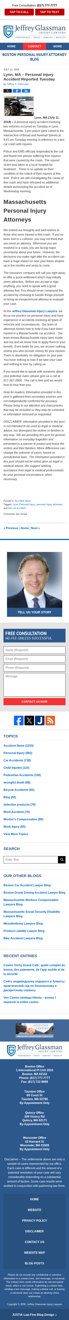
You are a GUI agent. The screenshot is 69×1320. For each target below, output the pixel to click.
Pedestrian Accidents (22, 775)
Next (35, 528)
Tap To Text (49, 12)
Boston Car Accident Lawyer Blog (27, 885)
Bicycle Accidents (18, 789)
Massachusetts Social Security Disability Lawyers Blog (31, 914)
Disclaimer (34, 1231)
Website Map (34, 1252)
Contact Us (34, 1242)
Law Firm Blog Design (33, 1314)
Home (11, 46)
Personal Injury (27, 504)
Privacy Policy (34, 1220)
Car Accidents (17, 760)
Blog (9, 797)
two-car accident (17, 508)
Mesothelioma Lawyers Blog (23, 923)
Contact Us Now (34, 701)
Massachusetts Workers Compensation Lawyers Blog (31, 902)
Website (34, 1210)
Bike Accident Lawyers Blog (23, 938)
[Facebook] (19, 720)
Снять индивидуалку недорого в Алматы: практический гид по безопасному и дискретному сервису (34, 986)
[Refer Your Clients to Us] (34, 1030)
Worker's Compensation (23, 819)
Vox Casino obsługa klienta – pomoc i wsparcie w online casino (29, 1000)
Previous (10, 528)
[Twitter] (29, 720)
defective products (19, 804)
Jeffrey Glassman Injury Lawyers (34, 311)
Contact (34, 46)
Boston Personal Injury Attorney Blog (34, 31)
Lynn (15, 504)
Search (62, 859)
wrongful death (16, 782)
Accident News (23, 500)
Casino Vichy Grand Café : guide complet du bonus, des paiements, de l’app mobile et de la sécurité (34, 970)
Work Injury (14, 826)
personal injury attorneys (50, 504)
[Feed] (50, 720)
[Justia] (40, 720)
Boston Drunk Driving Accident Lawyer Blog (34, 892)
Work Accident (16, 812)
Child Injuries (16, 767)
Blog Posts (34, 1263)
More (57, 46)
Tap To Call (19, 12)
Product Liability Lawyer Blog (24, 930)
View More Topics (15, 834)
